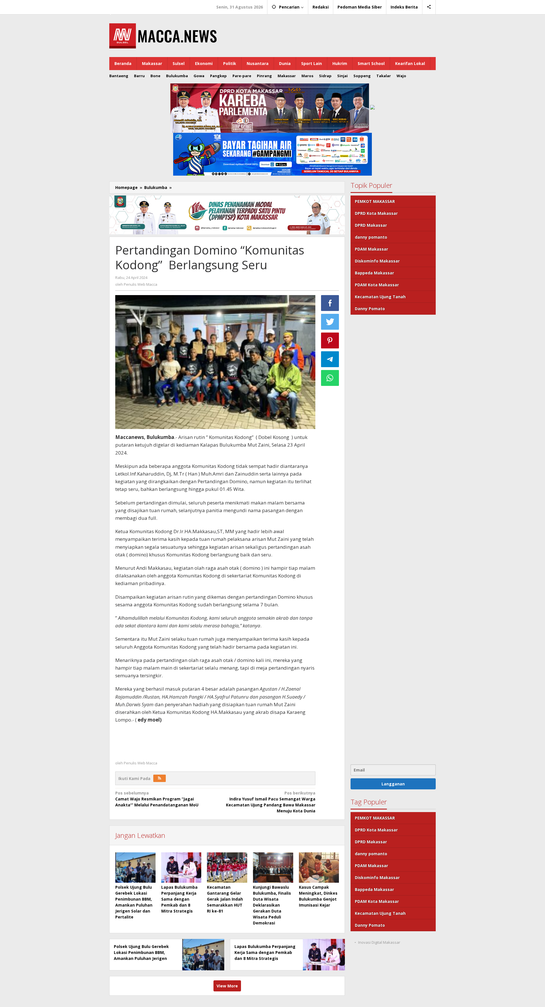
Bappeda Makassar (374, 273)
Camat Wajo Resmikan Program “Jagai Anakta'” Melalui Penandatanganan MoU (156, 799)
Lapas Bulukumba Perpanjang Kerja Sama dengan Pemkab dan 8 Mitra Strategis (179, 899)
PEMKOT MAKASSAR (375, 201)
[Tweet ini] (330, 322)
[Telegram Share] (330, 359)
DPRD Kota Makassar (376, 213)
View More (227, 986)
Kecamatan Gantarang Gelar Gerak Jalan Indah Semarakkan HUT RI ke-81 (225, 899)
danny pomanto (371, 237)
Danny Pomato (370, 308)
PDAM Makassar (371, 249)
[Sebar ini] (330, 303)
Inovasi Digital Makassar (379, 942)
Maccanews (128, 5)
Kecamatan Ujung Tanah (380, 296)
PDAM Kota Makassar (377, 284)
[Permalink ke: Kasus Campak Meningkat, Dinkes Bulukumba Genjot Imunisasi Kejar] (319, 867)
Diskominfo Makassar (377, 261)
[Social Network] (429, 7)
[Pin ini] (330, 340)
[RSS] (159, 778)
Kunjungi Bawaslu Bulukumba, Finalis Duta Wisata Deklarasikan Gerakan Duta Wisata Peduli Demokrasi (272, 905)
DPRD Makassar (371, 225)
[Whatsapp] (330, 378)
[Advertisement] (393, 539)
